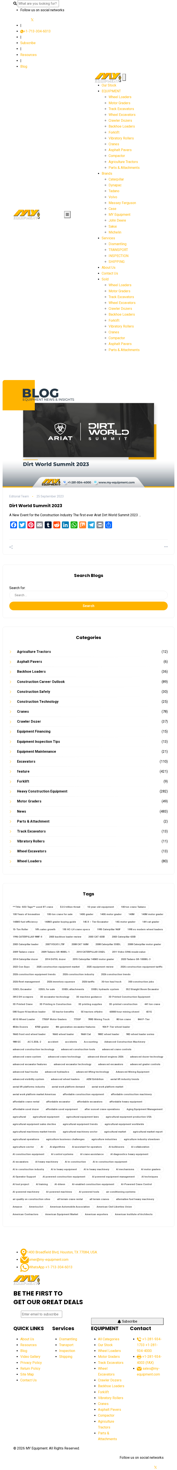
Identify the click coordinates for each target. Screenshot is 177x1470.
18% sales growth (45, 929)
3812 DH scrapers (23, 996)
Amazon (17, 1206)
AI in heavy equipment (64, 1169)
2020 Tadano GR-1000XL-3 (135, 959)
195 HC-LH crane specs (76, 929)
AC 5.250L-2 (34, 1041)
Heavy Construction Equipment (42, 791)
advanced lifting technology (92, 1072)
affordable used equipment (62, 1109)
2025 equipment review (100, 966)
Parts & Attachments (124, 168)
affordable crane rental (26, 1101)
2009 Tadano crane (23, 952)
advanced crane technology (64, 1056)
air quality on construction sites (31, 1199)
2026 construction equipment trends (34, 974)
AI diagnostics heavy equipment (129, 1154)
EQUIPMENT (111, 91)
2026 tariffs (88, 981)
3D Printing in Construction (55, 1004)
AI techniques (150, 1176)
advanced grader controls (145, 1064)
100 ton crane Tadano (133, 907)
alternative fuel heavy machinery (135, 1199)
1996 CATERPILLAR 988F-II (27, 936)
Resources (28, 55)
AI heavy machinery (46, 1161)
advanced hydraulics (57, 1072)
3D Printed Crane (23, 1004)
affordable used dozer (26, 1109)
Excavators (26, 761)
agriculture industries (104, 1139)
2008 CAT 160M (79, 944)
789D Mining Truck (98, 1019)
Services (108, 238)
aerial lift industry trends (125, 1079)
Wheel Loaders (120, 97)
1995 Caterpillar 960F (108, 929)
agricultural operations (26, 1139)
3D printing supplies (90, 1004)
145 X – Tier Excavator (95, 921)
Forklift (114, 132)
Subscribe (28, 43)
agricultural (19, 1116)
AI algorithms (57, 1147)
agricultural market (115, 1131)
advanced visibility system (28, 1079)
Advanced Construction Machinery (124, 1041)
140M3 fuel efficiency (25, 921)
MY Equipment (119, 215)
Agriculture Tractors (123, 162)
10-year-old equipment (100, 907)
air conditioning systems (121, 1191)
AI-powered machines (59, 1191)
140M (131, 914)
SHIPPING (117, 262)
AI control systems (62, 1154)
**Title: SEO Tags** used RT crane (33, 907)
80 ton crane (123, 1019)
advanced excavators (110, 1064)
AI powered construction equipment (64, 1176)
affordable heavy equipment (125, 1101)
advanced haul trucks (25, 1072)
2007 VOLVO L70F (55, 944)
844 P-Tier (144, 1019)
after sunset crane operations (102, 1109)
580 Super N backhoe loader (29, 1011)
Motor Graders (119, 103)
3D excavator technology (54, 996)
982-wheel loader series (140, 1034)
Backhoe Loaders (122, 126)
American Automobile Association (70, 1206)
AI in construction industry (28, 1169)
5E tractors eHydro (92, 1011)
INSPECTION (118, 256)
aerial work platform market (107, 1086)
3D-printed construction (123, 1004)
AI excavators (20, 1161)
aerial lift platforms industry (29, 1086)
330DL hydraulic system (105, 989)
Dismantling (117, 244)
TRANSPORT (118, 250)
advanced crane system (27, 1056)
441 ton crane (152, 1004)
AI (42, 1147)
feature (23, 771)
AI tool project (21, 1184)
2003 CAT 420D (96, 936)
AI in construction (75, 1161)
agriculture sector (23, 1147)
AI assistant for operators (87, 1147)
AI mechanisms (125, 1169)
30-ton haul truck (111, 981)
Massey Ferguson (122, 203)
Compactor (117, 156)
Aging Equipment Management (145, 1109)
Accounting (91, 1041)
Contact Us (110, 273)
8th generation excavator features (75, 1027)
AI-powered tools (89, 1191)
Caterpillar (116, 179)
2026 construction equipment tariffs (141, 966)
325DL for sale (46, 989)
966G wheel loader (63, 1034)
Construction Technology (37, 702)
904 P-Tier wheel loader (116, 1027)
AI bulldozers (116, 1147)
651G (149, 1011)
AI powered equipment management (113, 1176)
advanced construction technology (33, 1049)
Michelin (115, 232)
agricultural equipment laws (82, 1116)
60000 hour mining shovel (124, 1011)
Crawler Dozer (29, 721)
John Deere (117, 220)
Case (112, 209)
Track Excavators (121, 109)
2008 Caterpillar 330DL (108, 944)
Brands (107, 173)
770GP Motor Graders (54, 1019)
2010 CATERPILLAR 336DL (90, 952)
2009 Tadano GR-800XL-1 (55, 952)
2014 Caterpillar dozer (25, 959)
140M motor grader (152, 914)
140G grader (86, 914)
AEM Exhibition (95, 1079)
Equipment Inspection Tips (38, 742)
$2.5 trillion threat (70, 907)
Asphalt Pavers (120, 150)
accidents (71, 1041)
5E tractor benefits (63, 1011)
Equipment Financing (34, 731)
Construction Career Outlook (41, 682)
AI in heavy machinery (96, 1169)
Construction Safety (33, 692)
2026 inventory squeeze (61, 981)
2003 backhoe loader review (65, 936)
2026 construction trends (116, 974)
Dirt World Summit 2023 (35, 506)
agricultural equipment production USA (129, 1116)
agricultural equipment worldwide (124, 1124)
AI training (42, 1184)
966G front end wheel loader (29, 1034)
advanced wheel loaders (65, 1079)
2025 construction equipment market (58, 966)
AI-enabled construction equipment (93, 1184)
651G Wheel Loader (24, 1019)
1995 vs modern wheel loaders (145, 929)
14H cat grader (150, 921)
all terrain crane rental (70, 1199)
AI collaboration (140, 1147)
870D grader (42, 1027)
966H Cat (86, 1034)
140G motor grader (111, 914)
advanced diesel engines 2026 (105, 1056)
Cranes (114, 144)
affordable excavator (58, 1101)
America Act (36, 1206)
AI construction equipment (28, 1154)
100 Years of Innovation (26, 914)
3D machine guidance (89, 996)
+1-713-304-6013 (37, 31)
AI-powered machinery (26, 1191)
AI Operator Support (24, 1176)
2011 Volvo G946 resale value (128, 952)
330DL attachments (73, 989)
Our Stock (109, 85)
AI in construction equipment (110, 1161)
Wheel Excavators (122, 115)
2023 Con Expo (21, 966)
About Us (108, 267)
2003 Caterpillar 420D (124, 936)
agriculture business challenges (65, 1139)
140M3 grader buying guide (60, 921)
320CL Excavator (22, 989)
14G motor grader (125, 921)
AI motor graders (151, 1169)
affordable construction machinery (131, 1094)
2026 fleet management (26, 981)
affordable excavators (90, 1101)
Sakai (113, 226)
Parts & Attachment (33, 821)
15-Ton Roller (20, 929)
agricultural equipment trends (80, 1124)
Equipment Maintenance (36, 751)
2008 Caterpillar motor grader (144, 944)
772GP (77, 1019)
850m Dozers (20, 1027)
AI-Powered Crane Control (136, 1184)
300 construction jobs (141, 981)
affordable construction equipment (83, 1094)
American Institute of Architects (134, 1214)
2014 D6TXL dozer (55, 959)
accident (53, 1041)
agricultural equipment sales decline (34, 1124)
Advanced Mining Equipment (132, 1072)
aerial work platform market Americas (34, 1094)
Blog (23, 66)
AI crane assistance (92, 1154)
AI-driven (60, 1184)
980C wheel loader (108, 1034)
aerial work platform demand (68, 1086)
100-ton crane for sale (60, 914)
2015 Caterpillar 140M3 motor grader (93, 959)
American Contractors (25, 1214)
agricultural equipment (46, 1116)
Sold (105, 279)
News (21, 811)
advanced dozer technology (146, 1056)
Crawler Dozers (120, 120)
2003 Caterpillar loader (25, 944)
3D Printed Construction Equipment (129, 996)
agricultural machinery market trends (34, 1131)
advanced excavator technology (72, 1064)
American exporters (96, 1214)
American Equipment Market (61, 1214)
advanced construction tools (78, 1049)
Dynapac (115, 185)
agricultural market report (148, 1131)
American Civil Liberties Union (114, 1206)
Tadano (114, 191)
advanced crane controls (116, 1049)
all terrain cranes (99, 1199)
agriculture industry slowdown (142, 1139)
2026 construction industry (78, 974)
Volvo (113, 197)
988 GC (17, 1041)
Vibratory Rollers (121, 138)
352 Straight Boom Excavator (142, 989)
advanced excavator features (30, 1064)
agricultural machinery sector (80, 1131)
